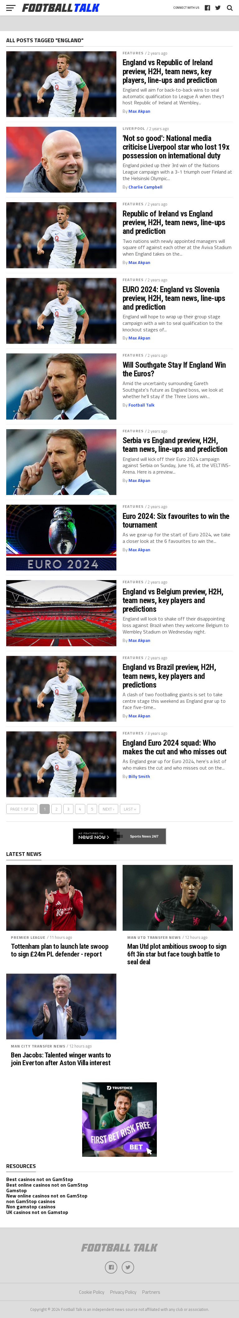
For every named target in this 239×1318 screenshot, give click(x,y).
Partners (151, 1292)
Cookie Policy (91, 1292)
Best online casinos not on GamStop (47, 1184)
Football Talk (141, 405)
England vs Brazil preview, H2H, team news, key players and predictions (169, 676)
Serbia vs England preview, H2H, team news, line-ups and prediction (175, 444)
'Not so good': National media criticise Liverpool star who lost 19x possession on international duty (176, 147)
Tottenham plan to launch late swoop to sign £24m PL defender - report (59, 950)
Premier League (28, 937)
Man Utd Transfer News (154, 937)
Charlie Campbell (145, 187)
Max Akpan (139, 111)
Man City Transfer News (38, 1046)
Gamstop (16, 1190)
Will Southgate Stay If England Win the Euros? (174, 369)
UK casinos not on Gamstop (37, 1212)
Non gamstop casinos (30, 1206)
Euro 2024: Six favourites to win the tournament (176, 520)
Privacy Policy (123, 1292)
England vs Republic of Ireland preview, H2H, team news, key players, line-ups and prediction (170, 71)
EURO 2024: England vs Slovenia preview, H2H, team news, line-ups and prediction (174, 298)
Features (133, 53)
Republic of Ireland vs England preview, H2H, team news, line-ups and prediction (174, 222)
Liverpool (134, 128)
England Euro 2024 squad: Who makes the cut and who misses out (175, 747)
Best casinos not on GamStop (39, 1179)
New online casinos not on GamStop (46, 1195)
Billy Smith (139, 776)
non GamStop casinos (30, 1201)
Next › (108, 809)
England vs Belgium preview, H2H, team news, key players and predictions (173, 600)
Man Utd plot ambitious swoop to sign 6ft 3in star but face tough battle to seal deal (177, 954)
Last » (130, 809)
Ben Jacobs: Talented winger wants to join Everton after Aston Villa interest (61, 1058)
